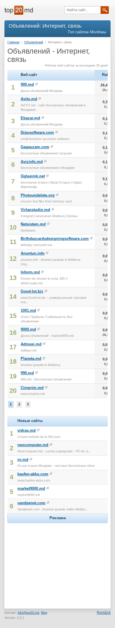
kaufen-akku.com (32, 474)
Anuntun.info (33, 253)
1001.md (28, 310)
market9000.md (31, 488)
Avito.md (29, 99)
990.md (27, 373)
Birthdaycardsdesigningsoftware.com (55, 238)
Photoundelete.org (38, 195)
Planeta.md (31, 358)
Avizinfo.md (32, 161)
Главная (13, 42)
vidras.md (26, 430)
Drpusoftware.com (37, 132)
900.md (27, 84)
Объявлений (33, 42)
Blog (44, 612)
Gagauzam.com (35, 147)
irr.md (22, 459)
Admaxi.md (31, 344)
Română (104, 613)
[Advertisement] (57, 561)
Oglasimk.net (33, 176)
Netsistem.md (33, 224)
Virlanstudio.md (35, 209)
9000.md (28, 329)
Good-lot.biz (32, 291)
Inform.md (30, 272)
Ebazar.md (30, 118)
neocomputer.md (32, 445)
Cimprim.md (32, 387)
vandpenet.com (31, 503)
